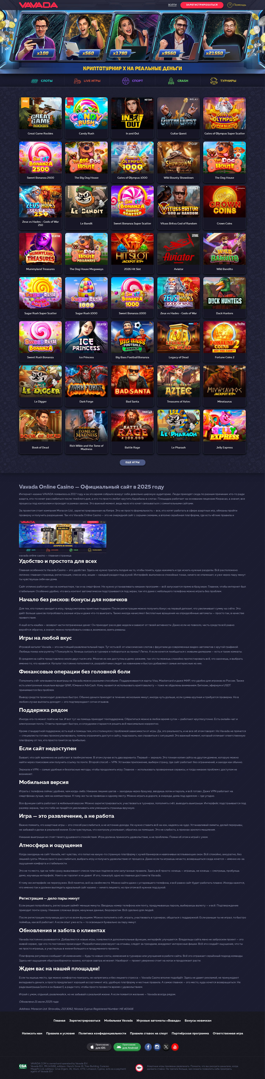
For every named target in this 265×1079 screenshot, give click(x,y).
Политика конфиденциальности (102, 1033)
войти (172, 5)
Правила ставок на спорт (149, 1033)
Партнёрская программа (190, 1033)
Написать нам (32, 1033)
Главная (59, 1020)
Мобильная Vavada (118, 1020)
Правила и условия (60, 1033)
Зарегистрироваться (202, 5)
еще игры (133, 462)
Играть (41, 109)
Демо (40, 118)
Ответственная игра (228, 1033)
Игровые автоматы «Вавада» (159, 1020)
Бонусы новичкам (198, 1020)
